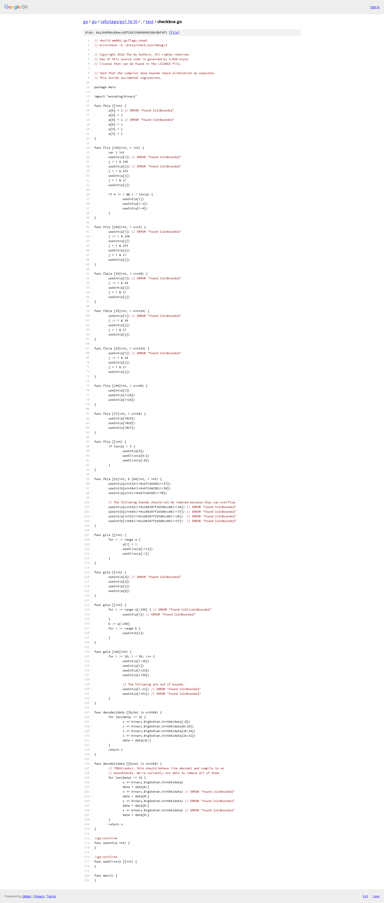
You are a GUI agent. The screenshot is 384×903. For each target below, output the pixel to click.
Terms (51, 896)
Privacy (39, 896)
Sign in (375, 7)
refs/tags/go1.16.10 (118, 21)
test (150, 21)
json (376, 896)
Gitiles (26, 896)
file (174, 32)
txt (365, 896)
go (85, 21)
